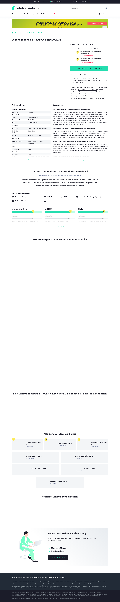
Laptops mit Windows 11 (91, 114)
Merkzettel (104, 14)
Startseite (13, 33)
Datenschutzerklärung (32, 577)
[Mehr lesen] (31, 160)
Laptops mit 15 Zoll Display (20, 424)
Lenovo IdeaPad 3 (38, 33)
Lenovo (17, 33)
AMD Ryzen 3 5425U (83, 131)
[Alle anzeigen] (60, 226)
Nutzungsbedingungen (18, 577)
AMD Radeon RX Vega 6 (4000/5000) (90, 92)
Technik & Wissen (43, 14)
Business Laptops (17, 408)
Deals (56, 14)
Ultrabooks (15, 411)
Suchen (106, 8)
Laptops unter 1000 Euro (19, 414)
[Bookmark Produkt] (12, 245)
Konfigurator (16, 14)
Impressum (43, 577)
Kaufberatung (29, 14)
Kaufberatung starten (57, 557)
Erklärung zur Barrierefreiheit (56, 577)
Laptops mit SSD (70, 116)
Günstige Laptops (17, 418)
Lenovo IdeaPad (27, 33)
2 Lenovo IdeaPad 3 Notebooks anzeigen (88, 68)
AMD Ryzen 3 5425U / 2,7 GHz (87, 89)
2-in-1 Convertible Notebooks (21, 421)
